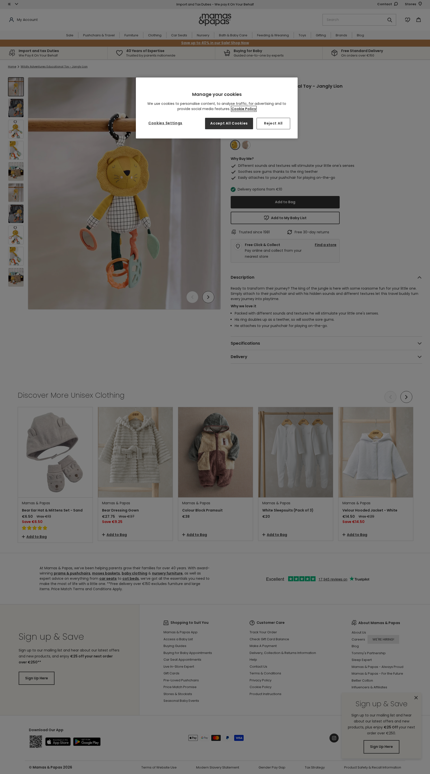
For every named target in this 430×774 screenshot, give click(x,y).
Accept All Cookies (229, 123)
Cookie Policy (243, 108)
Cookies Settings (165, 123)
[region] (217, 107)
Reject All (273, 123)
